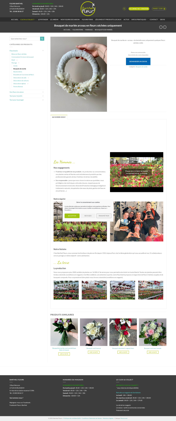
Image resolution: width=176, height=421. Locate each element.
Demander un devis (138, 61)
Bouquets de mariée (103, 30)
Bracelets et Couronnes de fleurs (23, 74)
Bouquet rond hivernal (94, 348)
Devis (162, 19)
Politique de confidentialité (72, 418)
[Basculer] (43, 50)
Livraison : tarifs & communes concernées (130, 408)
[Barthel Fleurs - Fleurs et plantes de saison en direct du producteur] (88, 9)
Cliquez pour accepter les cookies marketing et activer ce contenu (136, 172)
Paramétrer (104, 216)
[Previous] (53, 291)
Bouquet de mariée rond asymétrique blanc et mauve (64, 349)
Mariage (89, 30)
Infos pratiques (138, 19)
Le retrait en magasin (123, 405)
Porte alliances (18, 86)
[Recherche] (124, 8)
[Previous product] (164, 27)
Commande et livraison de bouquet (23, 57)
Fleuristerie (87, 19)
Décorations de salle (19, 78)
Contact (154, 19)
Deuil (13, 60)
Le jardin (54, 19)
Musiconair (124, 418)
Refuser (88, 216)
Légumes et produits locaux (108, 19)
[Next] (163, 291)
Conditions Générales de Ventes (92, 418)
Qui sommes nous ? (17, 398)
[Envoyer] (42, 39)
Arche (15, 66)
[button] (159, 8)
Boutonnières (17, 72)
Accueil (14, 19)
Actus (126, 19)
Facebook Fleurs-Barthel (18, 405)
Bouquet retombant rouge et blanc (123, 348)
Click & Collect (27, 19)
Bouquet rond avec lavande (152, 348)
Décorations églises (19, 83)
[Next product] (160, 27)
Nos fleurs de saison (70, 19)
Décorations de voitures (21, 80)
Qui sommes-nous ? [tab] (59, 117)
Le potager (43, 19)
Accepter (72, 216)
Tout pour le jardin (16, 96)
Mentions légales (108, 418)
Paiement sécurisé (122, 410)
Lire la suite (64, 354)
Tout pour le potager (17, 100)
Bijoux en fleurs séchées (19, 54)
